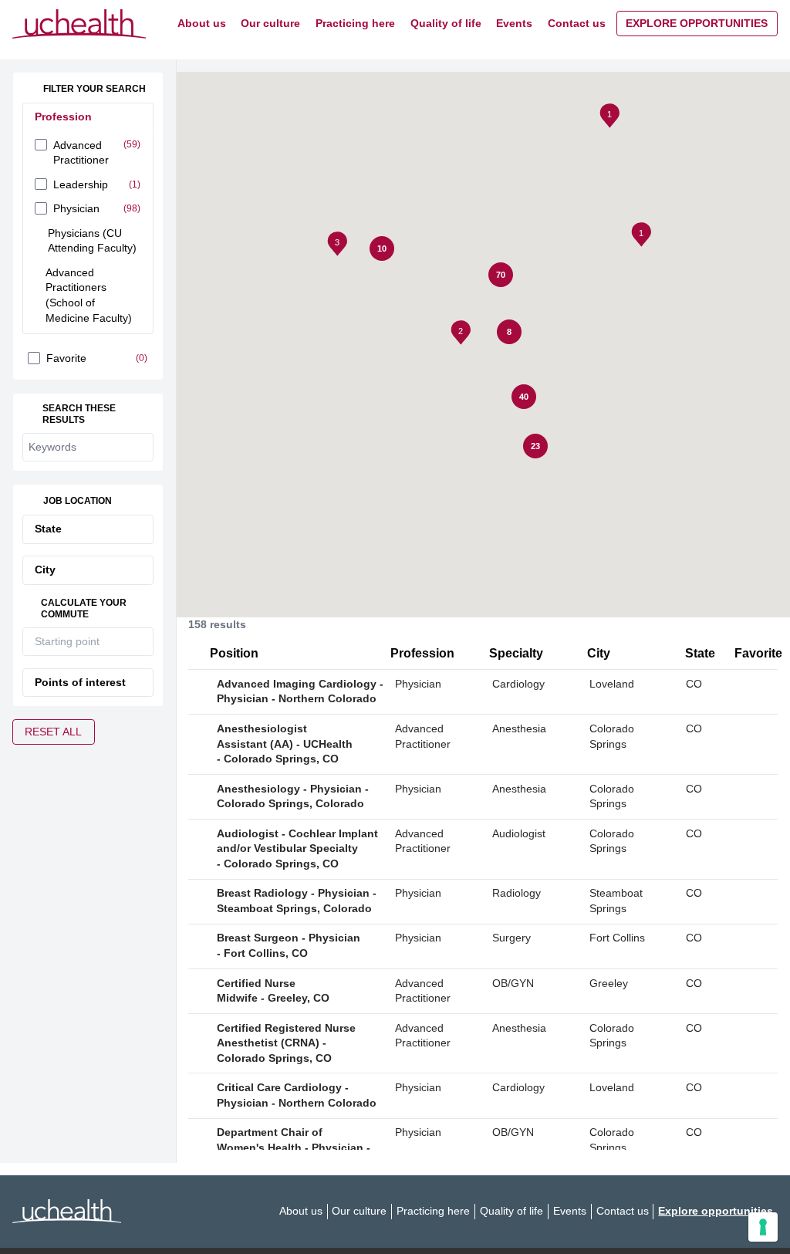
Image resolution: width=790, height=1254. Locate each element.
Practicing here (355, 23)
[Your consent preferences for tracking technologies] (763, 1227)
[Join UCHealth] (79, 24)
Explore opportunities (697, 23)
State (48, 529)
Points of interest (80, 682)
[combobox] (76, 641)
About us (201, 23)
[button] (610, 117)
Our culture (270, 23)
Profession (63, 117)
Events (514, 23)
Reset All (53, 732)
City (45, 570)
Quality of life (445, 23)
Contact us (577, 23)
